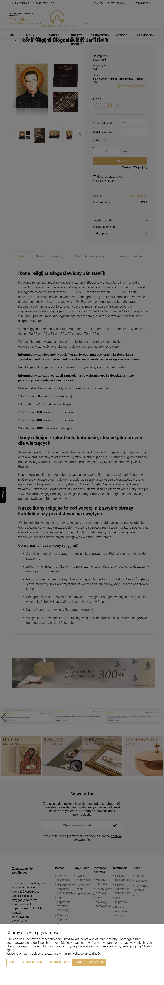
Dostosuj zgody (60, 962)
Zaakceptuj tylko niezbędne (27, 962)
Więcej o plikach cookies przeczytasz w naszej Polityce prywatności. (54, 953)
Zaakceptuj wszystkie (90, 962)
